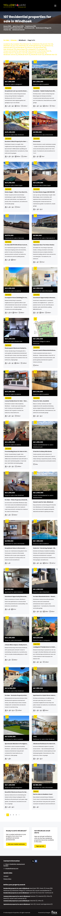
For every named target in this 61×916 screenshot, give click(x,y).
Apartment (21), (18, 26)
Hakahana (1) (48, 46)
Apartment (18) (34, 888)
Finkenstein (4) (23, 46)
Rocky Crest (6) (22, 53)
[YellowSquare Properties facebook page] (36, 861)
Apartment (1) (33, 893)
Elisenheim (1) (7, 46)
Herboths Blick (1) (9, 47)
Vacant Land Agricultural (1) (44, 904)
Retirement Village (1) (18, 890)
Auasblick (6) (17, 44)
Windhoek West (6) (51, 55)
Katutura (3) (31, 47)
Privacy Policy (7, 879)
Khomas (14, 40)
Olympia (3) (43, 49)
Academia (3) (8, 44)
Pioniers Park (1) (46, 51)
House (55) (49, 888)
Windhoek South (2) (37, 55)
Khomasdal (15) (41, 47)
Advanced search (18, 30)
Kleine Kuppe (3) (22, 49)
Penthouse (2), (29, 28)
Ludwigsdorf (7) (33, 49)
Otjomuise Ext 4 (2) (34, 51)
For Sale (6, 40)
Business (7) (34, 896)
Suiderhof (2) (32, 53)
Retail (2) (6, 898)
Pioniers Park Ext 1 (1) (9, 53)
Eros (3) (15, 46)
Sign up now (40, 846)
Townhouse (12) (30, 890)
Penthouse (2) (7, 890)
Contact (5, 876)
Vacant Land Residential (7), (13, 28)
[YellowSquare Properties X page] (33, 861)
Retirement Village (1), (43, 28)
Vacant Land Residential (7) (43, 890)
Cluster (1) (42, 888)
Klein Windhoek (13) (9, 49)
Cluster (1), (7, 30)
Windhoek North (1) (24, 55)
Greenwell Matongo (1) (36, 46)
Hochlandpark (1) (20, 47)
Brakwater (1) (26, 44)
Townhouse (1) (48, 893)
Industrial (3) (42, 896)
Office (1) (49, 896)
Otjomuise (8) (22, 51)
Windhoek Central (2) (10, 55)
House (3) (41, 893)
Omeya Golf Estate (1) (10, 51)
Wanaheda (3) (42, 53)
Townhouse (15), (30, 26)
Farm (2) (33, 904)
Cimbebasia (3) (37, 44)
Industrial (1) (33, 900)
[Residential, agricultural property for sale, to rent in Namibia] (14, 5)
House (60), (7, 26)
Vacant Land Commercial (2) (17, 898)
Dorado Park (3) (48, 44)
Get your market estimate (16, 844)
